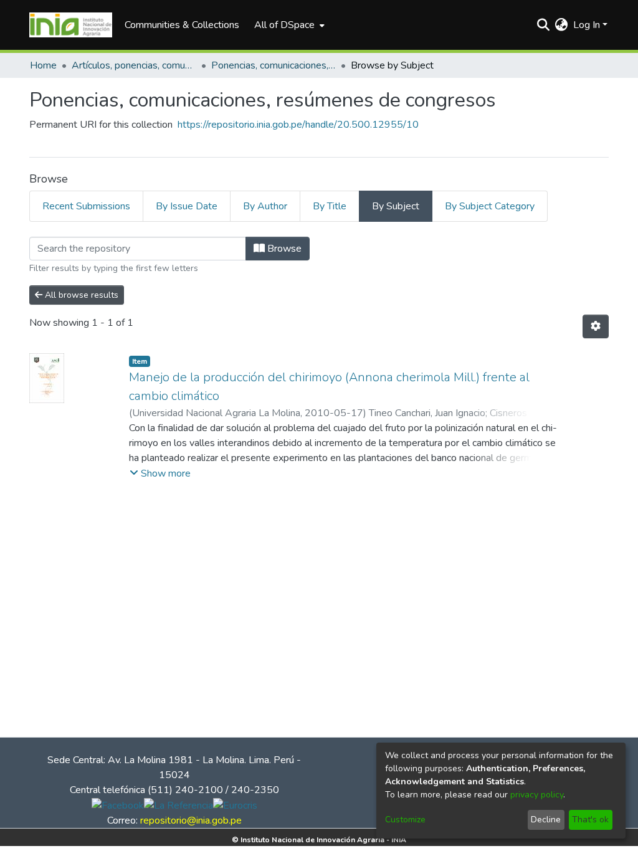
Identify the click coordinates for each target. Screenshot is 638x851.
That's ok (590, 819)
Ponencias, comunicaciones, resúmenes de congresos (273, 65)
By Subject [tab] (395, 206)
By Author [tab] (265, 206)
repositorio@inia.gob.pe (191, 820)
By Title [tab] (329, 206)
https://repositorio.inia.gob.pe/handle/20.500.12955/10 (298, 124)
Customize (405, 819)
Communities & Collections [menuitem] (182, 25)
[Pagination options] (596, 326)
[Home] (70, 24)
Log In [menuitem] (586, 25)
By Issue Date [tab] (186, 206)
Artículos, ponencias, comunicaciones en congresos (134, 65)
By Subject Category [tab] (490, 206)
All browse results (80, 295)
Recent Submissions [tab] (86, 206)
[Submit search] (543, 24)
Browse (283, 248)
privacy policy (536, 795)
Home (43, 65)
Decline (546, 819)
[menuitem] (288, 25)
